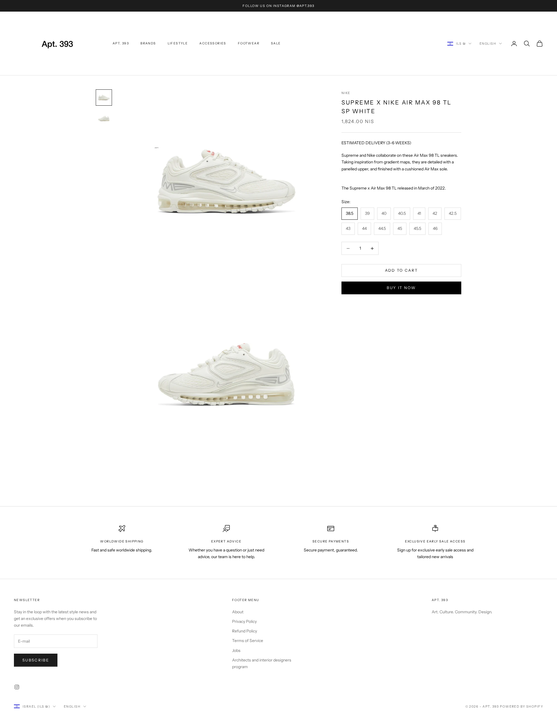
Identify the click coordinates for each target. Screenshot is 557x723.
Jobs (236, 650)
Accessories (212, 43)
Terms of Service (247, 640)
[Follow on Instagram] (17, 687)
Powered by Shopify (521, 706)
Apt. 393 (121, 43)
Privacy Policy (244, 621)
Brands (148, 43)
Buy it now (401, 288)
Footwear (248, 43)
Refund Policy (244, 631)
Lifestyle (178, 43)
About (237, 611)
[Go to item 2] (104, 118)
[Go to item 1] (104, 97)
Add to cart (401, 270)
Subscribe (35, 660)
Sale (276, 43)
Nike (345, 93)
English (488, 44)
